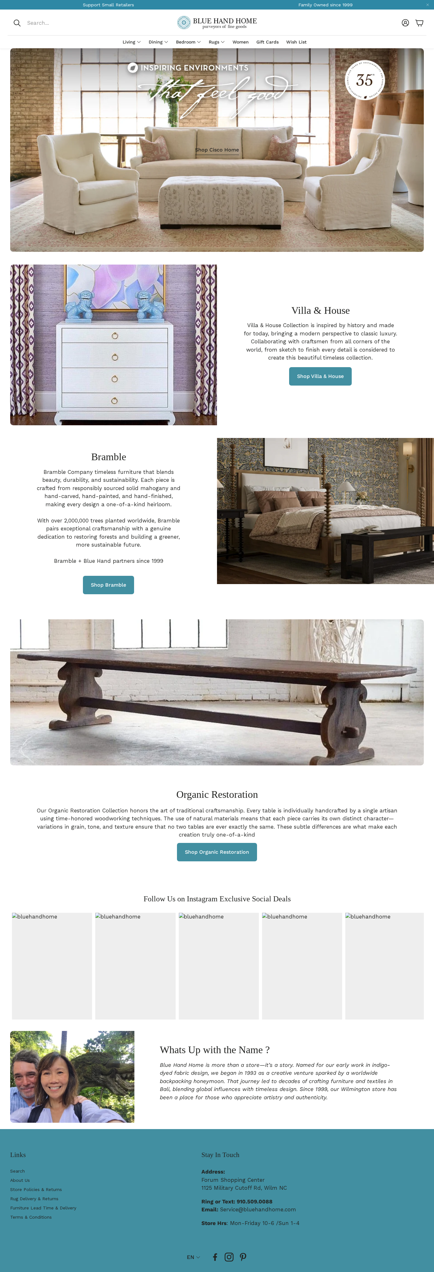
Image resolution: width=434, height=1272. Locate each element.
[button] (55, 22)
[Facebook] (215, 1257)
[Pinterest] (243, 1257)
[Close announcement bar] (427, 5)
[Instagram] (229, 1257)
